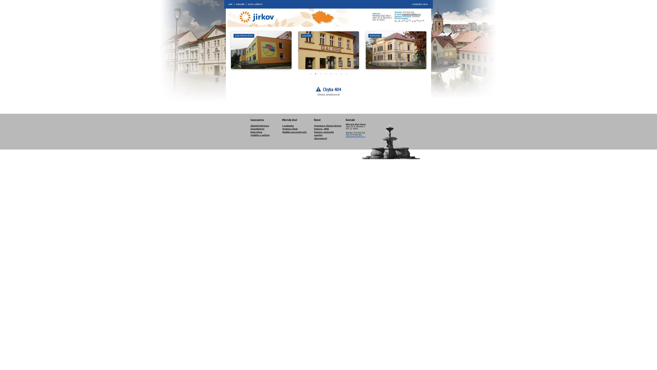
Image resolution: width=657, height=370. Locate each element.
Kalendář (240, 4)
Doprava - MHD (321, 129)
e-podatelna (288, 126)
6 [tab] (336, 74)
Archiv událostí (255, 4)
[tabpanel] (261, 52)
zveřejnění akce (420, 4)
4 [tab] (326, 74)
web (230, 4)
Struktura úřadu (290, 129)
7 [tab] (341, 74)
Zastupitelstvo (257, 129)
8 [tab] (346, 74)
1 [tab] (310, 74)
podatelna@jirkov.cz (411, 14)
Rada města (256, 132)
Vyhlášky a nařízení (259, 135)
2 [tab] (315, 74)
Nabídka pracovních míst (294, 132)
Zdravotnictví (320, 139)
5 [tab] (331, 74)
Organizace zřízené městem (327, 126)
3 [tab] (321, 74)
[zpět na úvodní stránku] (256, 17)
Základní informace (259, 126)
